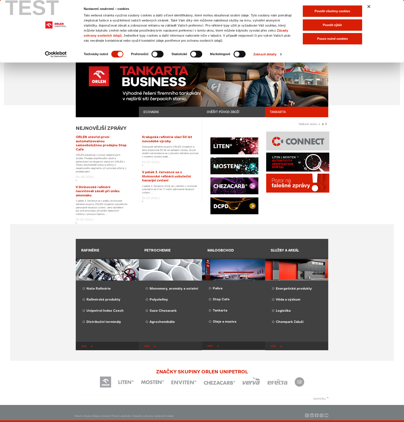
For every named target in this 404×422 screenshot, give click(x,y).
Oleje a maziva (224, 321)
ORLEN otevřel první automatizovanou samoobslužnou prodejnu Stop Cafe (101, 143)
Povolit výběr (332, 25)
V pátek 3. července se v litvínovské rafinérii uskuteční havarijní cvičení (166, 176)
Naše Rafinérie (98, 288)
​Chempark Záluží (289, 322)
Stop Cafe (221, 299)
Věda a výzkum (288, 299)
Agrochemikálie (162, 322)
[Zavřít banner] (368, 6)
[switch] (157, 54)
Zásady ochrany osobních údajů (153, 416)
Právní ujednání (121, 416)
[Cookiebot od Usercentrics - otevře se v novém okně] (55, 54)
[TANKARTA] (202, 85)
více (83, 346)
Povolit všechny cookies (332, 11)
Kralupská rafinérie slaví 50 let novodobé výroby (167, 139)
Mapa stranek (101, 416)
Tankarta (220, 310)
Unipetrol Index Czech (105, 311)
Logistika (283, 311)
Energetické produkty (294, 288)
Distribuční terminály (103, 322)
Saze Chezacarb (163, 311)
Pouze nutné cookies (332, 38)
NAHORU (319, 398)
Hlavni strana (83, 416)
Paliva (217, 288)
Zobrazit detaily (264, 54)
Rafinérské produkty (103, 299)
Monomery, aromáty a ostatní (174, 288)
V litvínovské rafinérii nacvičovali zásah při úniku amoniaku (98, 191)
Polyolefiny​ (159, 299)
